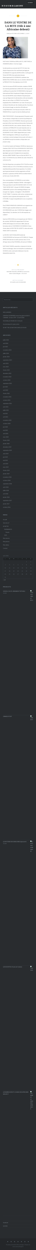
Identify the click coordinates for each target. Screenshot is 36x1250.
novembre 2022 (7, 376)
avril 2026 (5, 343)
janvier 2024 (6, 356)
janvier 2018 (6, 497)
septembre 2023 (7, 360)
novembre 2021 (7, 397)
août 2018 (5, 487)
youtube (5, 1226)
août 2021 (5, 407)
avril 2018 (5, 493)
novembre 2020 (7, 420)
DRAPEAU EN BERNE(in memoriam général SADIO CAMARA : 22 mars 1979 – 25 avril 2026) (16, 316)
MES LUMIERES (7, 312)
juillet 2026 (6, 340)
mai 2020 (5, 430)
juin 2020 (5, 427)
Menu (31, 2)
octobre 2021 (6, 400)
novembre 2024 (7, 350)
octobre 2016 (6, 507)
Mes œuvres (6, 538)
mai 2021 (5, 413)
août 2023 (5, 363)
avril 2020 (5, 433)
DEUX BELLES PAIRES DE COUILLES (12, 321)
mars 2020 (6, 437)
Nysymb (14, 33)
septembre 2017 (7, 500)
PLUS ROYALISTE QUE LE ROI (11, 324)
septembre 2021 (7, 403)
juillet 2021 (6, 410)
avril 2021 (5, 417)
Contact (5, 548)
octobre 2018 (6, 480)
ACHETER (5, 526)
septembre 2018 (7, 483)
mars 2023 (6, 366)
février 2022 (6, 393)
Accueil (5, 519)
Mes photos (6, 541)
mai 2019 (5, 460)
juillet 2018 (6, 490)
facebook (5, 1222)
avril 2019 (5, 463)
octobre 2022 (6, 380)
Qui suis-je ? (6, 523)
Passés (7, 532)
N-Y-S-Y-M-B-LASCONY (12, 5)
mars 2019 (6, 467)
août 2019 (5, 453)
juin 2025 (5, 346)
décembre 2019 (7, 447)
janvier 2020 (6, 443)
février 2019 (6, 470)
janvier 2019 (6, 473)
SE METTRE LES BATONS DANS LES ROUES (14, 327)
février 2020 (6, 440)
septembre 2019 (7, 450)
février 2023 (6, 370)
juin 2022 (5, 387)
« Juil (4, 580)
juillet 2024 (6, 353)
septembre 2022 (7, 383)
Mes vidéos (6, 545)
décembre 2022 (7, 373)
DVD (5, 535)
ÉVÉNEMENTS (8, 529)
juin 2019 (5, 457)
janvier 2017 (6, 504)
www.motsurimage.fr (17, 1246)
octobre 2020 (6, 423)
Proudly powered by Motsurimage (15, 1244)
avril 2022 (5, 390)
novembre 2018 (7, 477)
